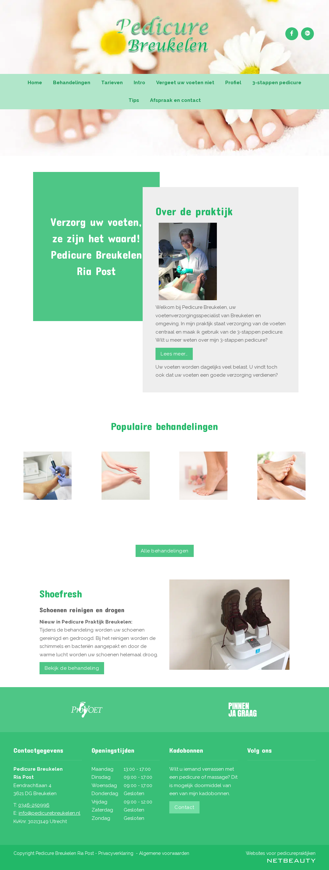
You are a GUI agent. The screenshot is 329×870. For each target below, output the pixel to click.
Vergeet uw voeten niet (185, 82)
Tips (134, 100)
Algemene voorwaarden (164, 853)
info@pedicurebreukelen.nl (49, 813)
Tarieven (112, 82)
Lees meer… (174, 354)
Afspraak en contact (175, 100)
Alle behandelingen (165, 551)
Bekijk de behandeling (72, 668)
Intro (139, 82)
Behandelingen (71, 82)
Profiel (233, 82)
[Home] (48, 476)
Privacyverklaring (115, 853)
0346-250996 (33, 805)
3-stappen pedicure (276, 82)
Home (35, 82)
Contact (184, 807)
